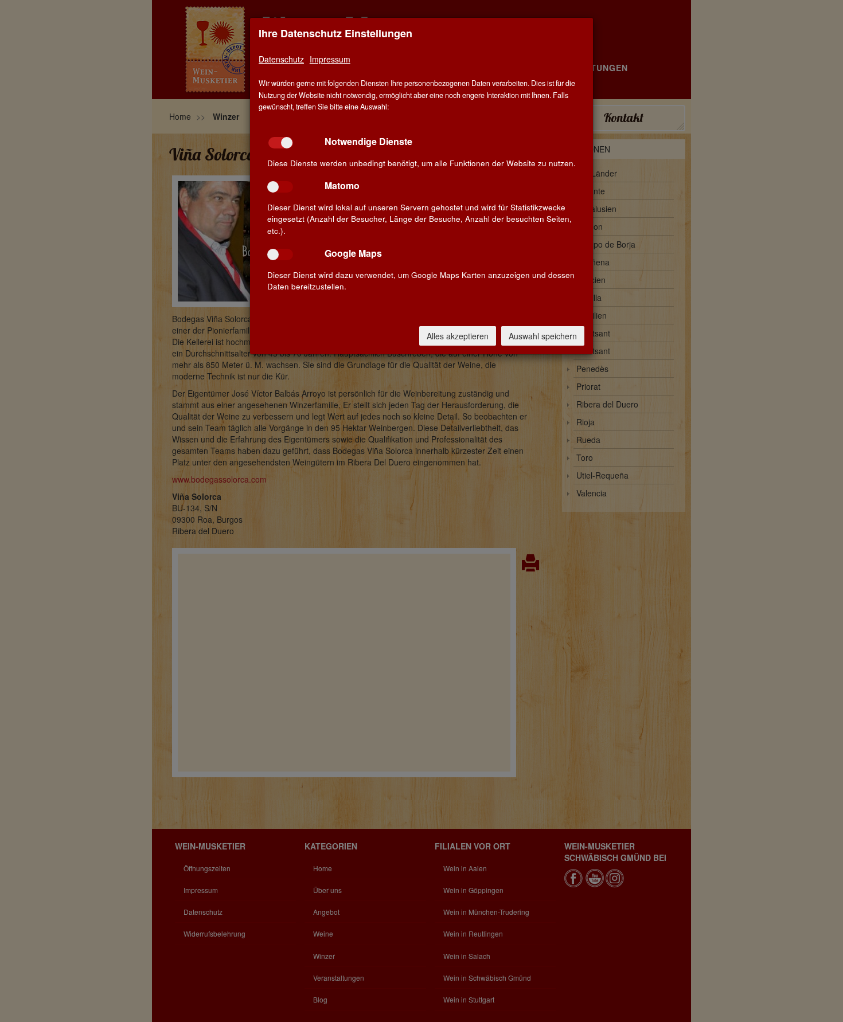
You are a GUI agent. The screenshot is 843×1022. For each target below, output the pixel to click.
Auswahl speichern (543, 336)
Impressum (330, 59)
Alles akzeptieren (458, 336)
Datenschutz (281, 59)
